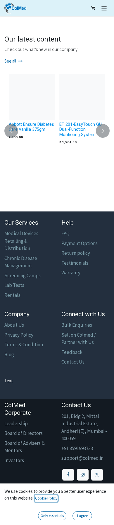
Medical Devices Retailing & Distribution (21, 241)
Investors (14, 460)
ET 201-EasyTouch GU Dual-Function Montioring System (80, 129)
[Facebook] (68, 475)
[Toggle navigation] (104, 8)
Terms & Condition (23, 344)
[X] (97, 475)
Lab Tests (14, 285)
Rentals (12, 295)
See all (10, 61)
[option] (57, 131)
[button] (11, 131)
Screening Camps (22, 275)
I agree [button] (82, 515)
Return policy (75, 253)
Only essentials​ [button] (52, 515)
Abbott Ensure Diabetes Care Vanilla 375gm (31, 127)
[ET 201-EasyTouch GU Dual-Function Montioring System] (82, 97)
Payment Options (79, 243)
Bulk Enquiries (76, 325)
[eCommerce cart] (93, 8)
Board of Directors (23, 433)
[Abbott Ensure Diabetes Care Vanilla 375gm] (32, 97)
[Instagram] (83, 475)
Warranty (70, 272)
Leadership (16, 423)
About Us (14, 325)
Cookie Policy (46, 498)
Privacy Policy (18, 335)
